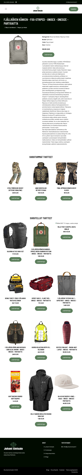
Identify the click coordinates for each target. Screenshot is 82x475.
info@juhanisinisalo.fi (71, 2)
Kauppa (73, 9)
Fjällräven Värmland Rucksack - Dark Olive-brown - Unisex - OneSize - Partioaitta (15, 349)
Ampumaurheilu (50, 453)
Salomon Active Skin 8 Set (15, 251)
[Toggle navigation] (6, 8)
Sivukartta (74, 472)
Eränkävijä (48, 450)
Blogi (46, 457)
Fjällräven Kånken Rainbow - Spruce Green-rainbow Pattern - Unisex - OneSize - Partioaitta (41, 251)
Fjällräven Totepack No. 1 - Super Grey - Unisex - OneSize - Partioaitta (67, 300)
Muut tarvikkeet (11, 27)
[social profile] (16, 2)
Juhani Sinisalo (49, 447)
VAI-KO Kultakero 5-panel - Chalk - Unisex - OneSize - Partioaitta (66, 398)
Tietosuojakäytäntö (72, 470)
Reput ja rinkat (22, 27)
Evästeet (61, 470)
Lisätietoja (48, 54)
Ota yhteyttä (54, 470)
